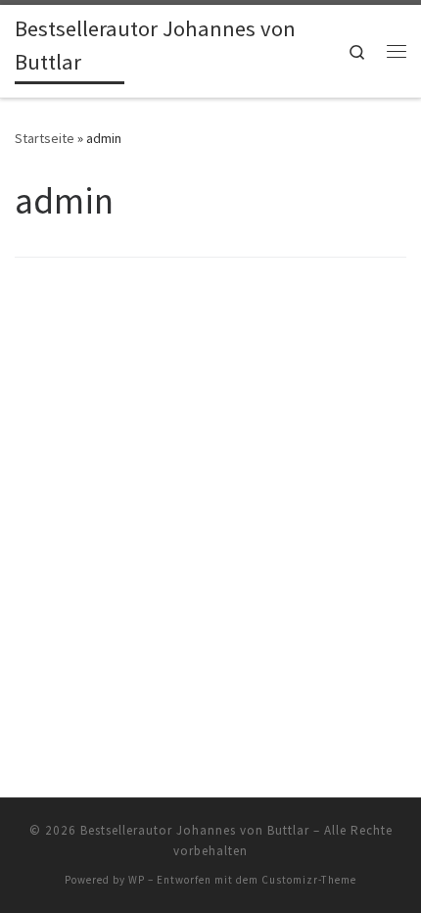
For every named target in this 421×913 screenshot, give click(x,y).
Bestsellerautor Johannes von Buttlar (194, 830)
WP (136, 880)
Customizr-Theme (308, 880)
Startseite (44, 138)
